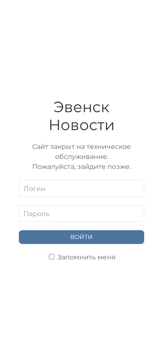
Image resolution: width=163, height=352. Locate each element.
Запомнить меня (86, 257)
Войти (81, 237)
